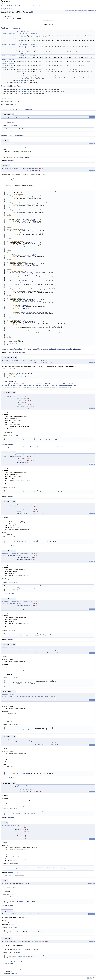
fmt (44, 326)
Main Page (3, 5)
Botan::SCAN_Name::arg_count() (66, 348)
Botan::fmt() (78, 349)
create (24, 89)
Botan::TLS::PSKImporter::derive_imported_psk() (28, 384)
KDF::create (20, 373)
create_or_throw (26, 91)
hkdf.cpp (17, 896)
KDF (18, 31)
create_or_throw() (13, 352)
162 (11, 537)
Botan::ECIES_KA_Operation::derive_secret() (52, 384)
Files (40, 5)
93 (11, 435)
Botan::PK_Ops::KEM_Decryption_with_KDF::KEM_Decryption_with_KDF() (20, 385)
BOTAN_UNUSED (12, 340)
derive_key (23, 35)
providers (25, 93)
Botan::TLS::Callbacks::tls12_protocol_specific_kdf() (52, 387)
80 (11, 896)
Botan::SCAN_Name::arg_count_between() (12, 349)
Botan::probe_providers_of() (15, 961)
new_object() (11, 160)
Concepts (30, 5)
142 (11, 582)
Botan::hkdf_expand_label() (51, 447)
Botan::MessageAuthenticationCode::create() (60, 349)
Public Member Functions (69, 10)
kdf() (15, 381)
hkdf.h (8, 16)
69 (11, 863)
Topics (16, 5)
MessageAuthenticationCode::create (31, 312)
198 (11, 677)
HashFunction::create (28, 221)
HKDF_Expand (8, 8)
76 (11, 927)
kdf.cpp (17, 188)
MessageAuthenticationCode (45, 75)
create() (10, 381)
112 (11, 630)
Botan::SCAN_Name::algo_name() (16, 348)
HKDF (2, 101)
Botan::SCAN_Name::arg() (31, 348)
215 (11, 724)
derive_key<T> (21, 439)
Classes (35, 5)
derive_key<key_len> (22, 729)
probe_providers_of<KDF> (20, 956)
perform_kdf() (11, 593)
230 (11, 769)
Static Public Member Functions (81, 10)
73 (11, 125)
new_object (23, 82)
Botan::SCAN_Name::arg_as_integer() (48, 348)
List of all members (92, 10)
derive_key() (11, 444)
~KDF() (23, 352)
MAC (8, 122)
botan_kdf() (12, 384)
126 (11, 808)
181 (11, 487)
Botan (2, 8)
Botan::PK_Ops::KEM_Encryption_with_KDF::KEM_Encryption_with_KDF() (57, 385)
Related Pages (10, 5)
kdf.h (17, 154)
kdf (21, 77)
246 (11, 154)
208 (11, 369)
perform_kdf (16, 588)
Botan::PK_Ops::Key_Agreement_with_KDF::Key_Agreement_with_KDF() (20, 387)
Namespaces (22, 5)
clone (21, 31)
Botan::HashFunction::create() (40, 349)
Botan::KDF (11, 894)
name (21, 80)
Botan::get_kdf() (68, 384)
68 (10, 104)
